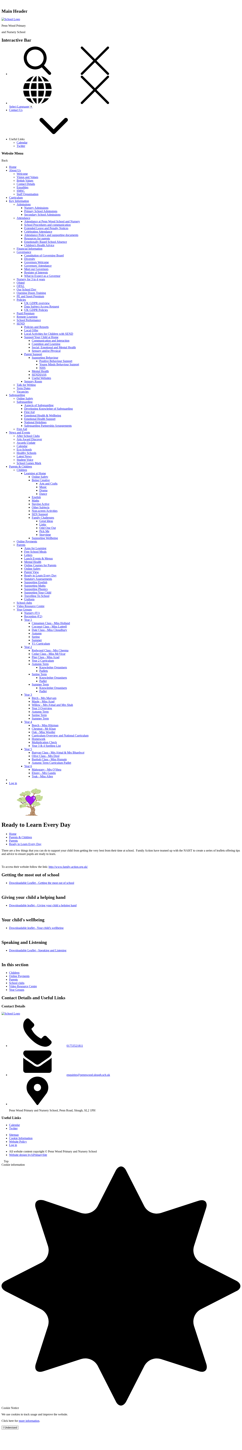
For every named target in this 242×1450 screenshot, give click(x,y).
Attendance (23, 218)
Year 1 (28, 619)
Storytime (45, 534)
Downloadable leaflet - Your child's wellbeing (36, 927)
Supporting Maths (35, 585)
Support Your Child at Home (41, 337)
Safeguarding (17, 395)
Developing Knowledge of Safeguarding (48, 408)
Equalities (22, 187)
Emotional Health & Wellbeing (42, 415)
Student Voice (25, 459)
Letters (28, 555)
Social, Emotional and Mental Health (54, 347)
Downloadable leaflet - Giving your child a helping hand (43, 905)
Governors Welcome (36, 262)
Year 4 (28, 721)
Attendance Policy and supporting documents (51, 235)
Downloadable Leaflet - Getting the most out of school (41, 882)
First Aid (29, 412)
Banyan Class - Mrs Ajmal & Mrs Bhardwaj (58, 752)
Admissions (24, 204)
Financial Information (29, 248)
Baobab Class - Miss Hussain (49, 759)
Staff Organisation (27, 194)
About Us (15, 170)
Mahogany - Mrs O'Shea (46, 769)
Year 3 (28, 694)
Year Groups (24, 609)
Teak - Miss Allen (42, 776)
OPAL (21, 286)
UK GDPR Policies (36, 310)
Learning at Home (35, 473)
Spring (36, 636)
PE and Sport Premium (30, 296)
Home (12, 167)
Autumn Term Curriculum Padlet (51, 762)
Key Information (19, 201)
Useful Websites (41, 378)
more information (29, 1420)
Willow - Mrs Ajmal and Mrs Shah (52, 704)
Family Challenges (43, 517)
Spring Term (39, 674)
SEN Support (40, 514)
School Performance (29, 320)
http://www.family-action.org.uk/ (68, 866)
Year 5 (28, 749)
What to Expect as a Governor (42, 275)
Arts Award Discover (29, 439)
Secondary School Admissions (42, 214)
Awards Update (26, 442)
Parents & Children (20, 466)
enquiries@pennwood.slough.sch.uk (88, 1074)
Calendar (22, 142)
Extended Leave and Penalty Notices (46, 228)
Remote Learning (27, 316)
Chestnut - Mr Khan (44, 728)
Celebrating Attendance (38, 231)
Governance (24, 252)
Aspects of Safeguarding (39, 405)
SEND (21, 323)
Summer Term (40, 684)
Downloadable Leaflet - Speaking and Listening (37, 950)
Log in (13, 783)
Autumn (37, 633)
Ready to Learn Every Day (40, 575)
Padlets (43, 670)
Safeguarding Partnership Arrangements (48, 425)
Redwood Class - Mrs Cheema (50, 650)
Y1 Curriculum (41, 643)
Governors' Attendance (38, 265)
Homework (38, 739)
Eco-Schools (24, 449)
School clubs (24, 602)
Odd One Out (47, 527)
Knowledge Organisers (53, 667)
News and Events (19, 432)
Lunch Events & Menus (38, 558)
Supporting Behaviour (45, 357)
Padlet (43, 681)
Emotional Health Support (39, 418)
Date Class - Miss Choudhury (49, 630)
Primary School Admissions (40, 211)
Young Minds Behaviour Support (59, 364)
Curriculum (16, 197)
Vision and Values (27, 177)
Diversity (29, 258)
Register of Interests (36, 272)
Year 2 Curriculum (43, 660)
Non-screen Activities (44, 510)
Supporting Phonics (36, 589)
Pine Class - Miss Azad (45, 657)
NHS (42, 367)
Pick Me (44, 531)
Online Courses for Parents (40, 565)
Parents (21, 544)
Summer (37, 640)
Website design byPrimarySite (28, 1154)
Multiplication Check (44, 742)
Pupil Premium (25, 313)
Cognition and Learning (46, 344)
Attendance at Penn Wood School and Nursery (52, 221)
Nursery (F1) (32, 613)
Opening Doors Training (31, 293)
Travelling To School (36, 596)
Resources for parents (37, 238)
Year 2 (28, 647)
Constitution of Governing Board (44, 255)
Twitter (21, 146)
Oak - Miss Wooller (43, 732)
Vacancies (23, 391)
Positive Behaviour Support (55, 361)
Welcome (22, 173)
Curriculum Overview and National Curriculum (60, 735)
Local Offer (31, 330)
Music (43, 487)
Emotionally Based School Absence (45, 241)
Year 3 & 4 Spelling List (46, 745)
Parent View (31, 572)
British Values (25, 180)
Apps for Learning (35, 548)
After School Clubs (28, 435)
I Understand (10, 1427)
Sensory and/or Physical (46, 350)
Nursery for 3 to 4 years (31, 279)
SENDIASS (39, 374)
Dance (43, 493)
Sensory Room (33, 381)
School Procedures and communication (47, 224)
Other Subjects (40, 507)
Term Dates (23, 388)
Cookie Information (21, 1138)
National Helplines (35, 422)
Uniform (29, 599)
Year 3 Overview (42, 708)
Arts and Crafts (48, 483)
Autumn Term (40, 664)
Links (42, 524)
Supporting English (35, 582)
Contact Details (26, 184)
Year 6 (28, 766)
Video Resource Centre (30, 606)
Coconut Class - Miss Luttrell (49, 626)
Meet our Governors (36, 269)
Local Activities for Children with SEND (48, 333)
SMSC (21, 190)
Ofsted (21, 282)
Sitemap (14, 1134)
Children (22, 470)
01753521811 (75, 1045)
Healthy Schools (26, 453)
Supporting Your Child (37, 592)
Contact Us (15, 110)
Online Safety (25, 398)
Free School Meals (35, 551)
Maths (35, 500)
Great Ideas (46, 521)
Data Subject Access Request (41, 306)
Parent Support (33, 354)
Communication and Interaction (50, 340)
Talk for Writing (26, 384)
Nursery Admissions (36, 207)
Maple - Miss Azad (43, 701)
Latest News (24, 456)
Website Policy (18, 1141)
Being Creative (41, 480)
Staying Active (40, 504)
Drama (43, 490)
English (36, 497)
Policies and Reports (36, 327)
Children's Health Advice (39, 245)
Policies (21, 299)
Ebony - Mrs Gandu (44, 773)
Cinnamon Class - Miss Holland (51, 623)
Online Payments (27, 541)
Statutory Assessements (38, 578)
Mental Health (40, 371)
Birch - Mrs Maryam (44, 698)
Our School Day (26, 289)
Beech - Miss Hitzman (45, 725)
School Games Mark (29, 463)
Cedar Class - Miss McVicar (48, 653)
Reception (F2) (33, 616)
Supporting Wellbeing (45, 538)
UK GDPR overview (37, 303)
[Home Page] (11, 19)
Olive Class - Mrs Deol (45, 756)
